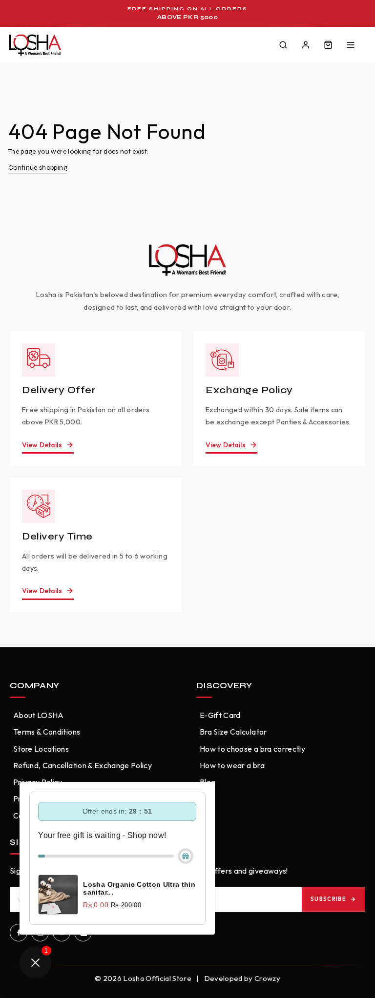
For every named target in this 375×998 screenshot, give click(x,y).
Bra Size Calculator (233, 732)
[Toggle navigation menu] (350, 45)
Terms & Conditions (46, 732)
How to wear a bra (232, 765)
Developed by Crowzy (242, 978)
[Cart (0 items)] (328, 45)
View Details (42, 444)
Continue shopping (37, 167)
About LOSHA (38, 715)
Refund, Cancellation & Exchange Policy (82, 765)
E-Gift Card (220, 715)
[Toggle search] (283, 45)
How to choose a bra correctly (252, 749)
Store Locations (41, 749)
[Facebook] (18, 932)
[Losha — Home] (35, 45)
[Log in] (305, 45)
